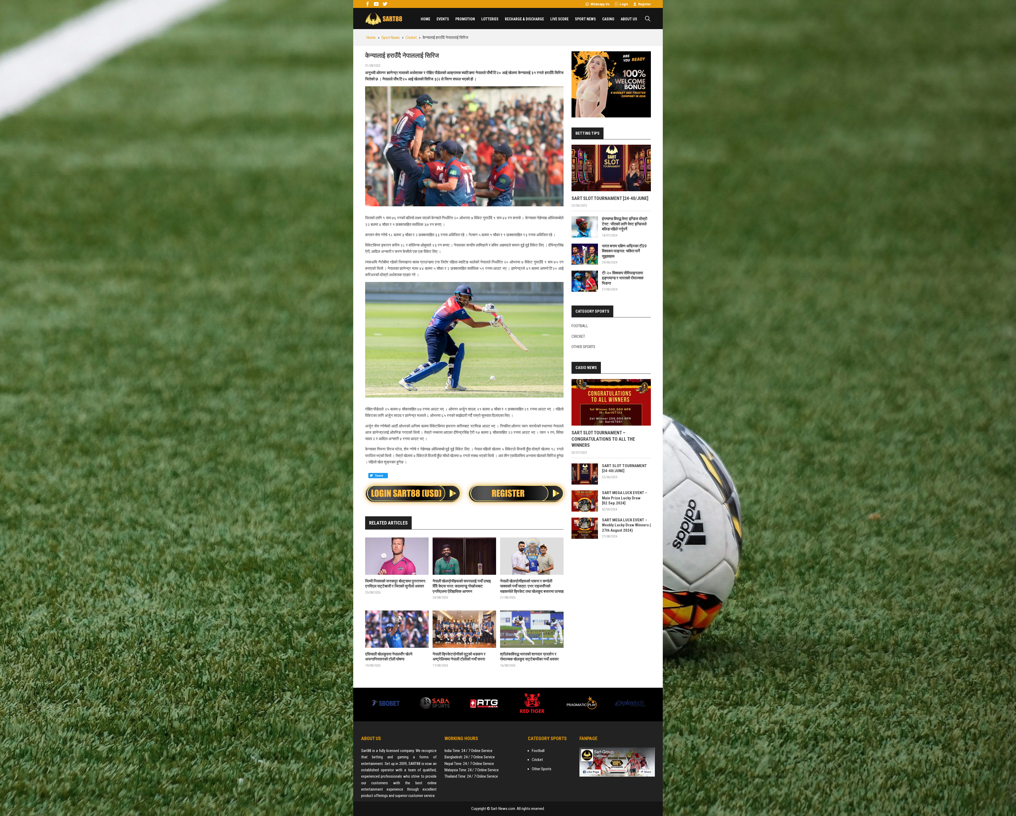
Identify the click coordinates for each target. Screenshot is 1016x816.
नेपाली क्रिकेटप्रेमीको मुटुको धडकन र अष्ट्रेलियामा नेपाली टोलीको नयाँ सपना (459, 657)
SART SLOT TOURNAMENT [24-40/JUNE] (610, 198)
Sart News (383, 18)
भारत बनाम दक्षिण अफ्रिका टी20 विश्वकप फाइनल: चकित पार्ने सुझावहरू (624, 251)
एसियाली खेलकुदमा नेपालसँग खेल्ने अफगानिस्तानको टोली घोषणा (388, 657)
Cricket (578, 336)
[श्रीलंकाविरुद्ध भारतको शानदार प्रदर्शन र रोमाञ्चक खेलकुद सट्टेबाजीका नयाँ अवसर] (532, 629)
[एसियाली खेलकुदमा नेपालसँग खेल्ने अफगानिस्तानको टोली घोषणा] (397, 629)
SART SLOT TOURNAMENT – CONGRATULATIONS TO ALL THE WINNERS (603, 439)
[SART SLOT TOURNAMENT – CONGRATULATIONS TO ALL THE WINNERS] (611, 402)
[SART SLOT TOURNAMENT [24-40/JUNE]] (611, 168)
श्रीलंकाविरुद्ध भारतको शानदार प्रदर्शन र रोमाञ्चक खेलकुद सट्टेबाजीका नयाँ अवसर (529, 657)
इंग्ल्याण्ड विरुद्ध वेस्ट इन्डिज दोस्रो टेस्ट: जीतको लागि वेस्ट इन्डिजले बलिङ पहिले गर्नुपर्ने (624, 223)
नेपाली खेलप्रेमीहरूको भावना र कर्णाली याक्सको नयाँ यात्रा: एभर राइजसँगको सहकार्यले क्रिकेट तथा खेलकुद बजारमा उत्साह (532, 586)
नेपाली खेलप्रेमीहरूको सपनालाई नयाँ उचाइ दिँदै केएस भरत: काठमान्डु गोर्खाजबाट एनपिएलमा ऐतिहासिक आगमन (462, 586)
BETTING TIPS (587, 133)
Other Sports (583, 346)
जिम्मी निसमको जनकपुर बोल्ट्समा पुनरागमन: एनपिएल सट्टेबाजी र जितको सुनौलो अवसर (395, 584)
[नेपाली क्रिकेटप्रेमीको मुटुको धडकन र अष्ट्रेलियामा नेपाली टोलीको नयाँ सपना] (464, 629)
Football (580, 325)
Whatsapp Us (600, 4)
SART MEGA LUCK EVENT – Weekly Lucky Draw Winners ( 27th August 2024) (626, 525)
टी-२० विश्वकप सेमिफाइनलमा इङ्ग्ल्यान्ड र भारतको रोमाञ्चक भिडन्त (622, 278)
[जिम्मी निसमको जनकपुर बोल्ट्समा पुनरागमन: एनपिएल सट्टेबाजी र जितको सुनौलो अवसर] (397, 556)
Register (644, 4)
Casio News (586, 367)
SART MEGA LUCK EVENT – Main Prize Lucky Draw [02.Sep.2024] (624, 497)
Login (624, 4)
